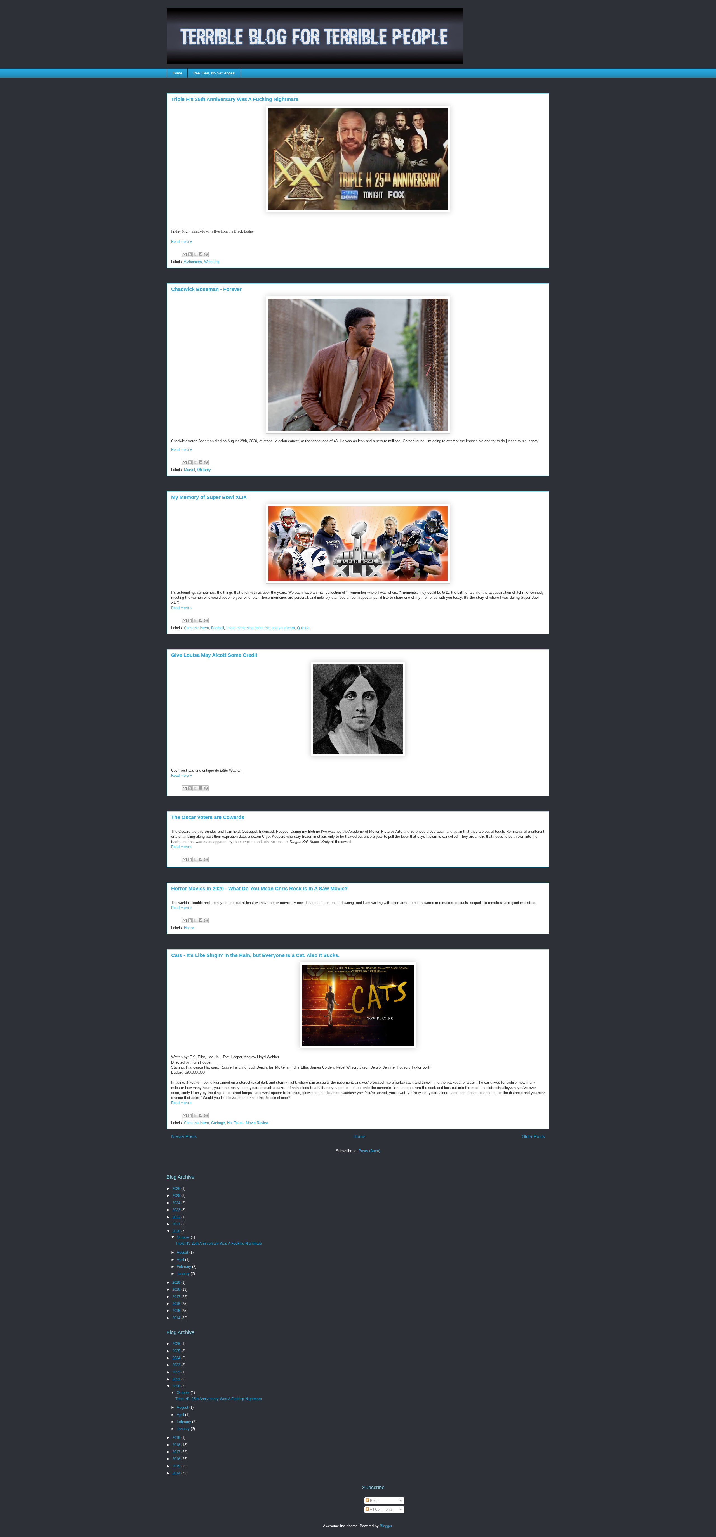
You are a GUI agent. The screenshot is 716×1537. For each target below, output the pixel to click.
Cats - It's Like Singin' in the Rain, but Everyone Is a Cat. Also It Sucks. (255, 955)
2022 (176, 1217)
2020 (176, 1231)
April (181, 1259)
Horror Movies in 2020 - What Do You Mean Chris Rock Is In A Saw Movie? (259, 888)
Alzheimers (193, 262)
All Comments (381, 1509)
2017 (176, 1297)
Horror (189, 928)
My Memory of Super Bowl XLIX (209, 497)
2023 (176, 1210)
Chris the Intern (196, 628)
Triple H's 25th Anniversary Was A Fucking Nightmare (234, 99)
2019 (176, 1282)
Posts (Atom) (369, 1151)
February (184, 1266)
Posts (374, 1500)
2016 (176, 1304)
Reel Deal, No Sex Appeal (214, 73)
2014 (176, 1318)
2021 (176, 1224)
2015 (176, 1311)
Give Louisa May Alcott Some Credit (214, 655)
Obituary (204, 470)
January (184, 1273)
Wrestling (211, 262)
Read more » (181, 242)
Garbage (218, 1123)
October (184, 1237)
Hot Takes (235, 1123)
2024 (176, 1203)
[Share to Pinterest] (206, 254)
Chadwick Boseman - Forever (206, 289)
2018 (176, 1289)
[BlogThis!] (190, 254)
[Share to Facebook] (200, 254)
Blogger (386, 1526)
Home (177, 73)
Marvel (189, 470)
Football (217, 628)
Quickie (303, 628)
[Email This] (184, 254)
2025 (176, 1195)
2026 (176, 1189)
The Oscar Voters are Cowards (207, 817)
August (183, 1252)
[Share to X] (195, 254)
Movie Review (257, 1123)
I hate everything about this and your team (260, 628)
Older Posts (533, 1136)
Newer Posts (184, 1136)
